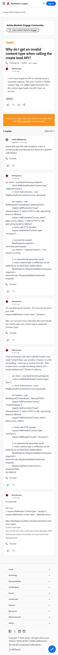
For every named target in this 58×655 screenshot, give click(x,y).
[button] (14, 63)
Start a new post (24, 121)
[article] (29, 153)
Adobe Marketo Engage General (14, 12)
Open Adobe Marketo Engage (24, 30)
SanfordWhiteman (19, 139)
